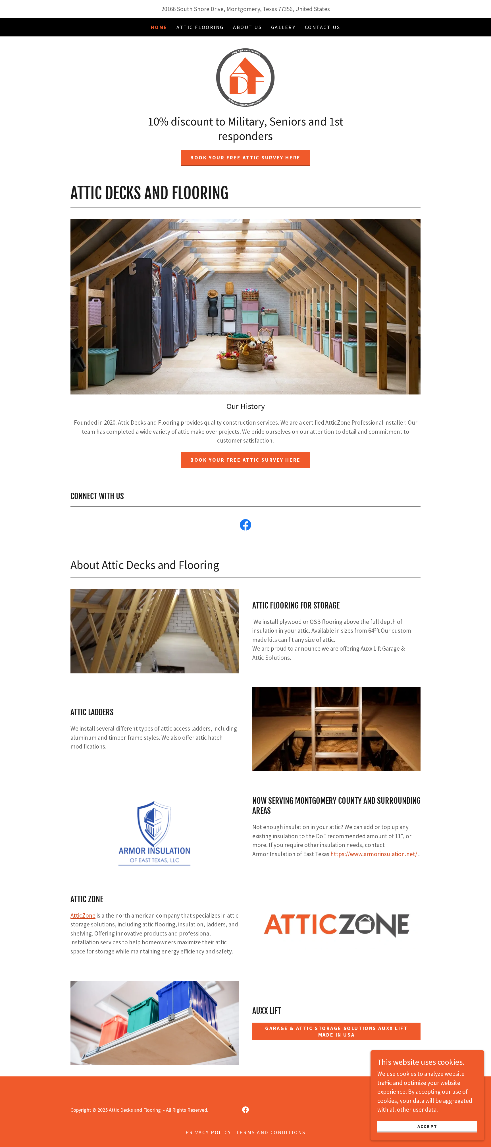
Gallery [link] (283, 27)
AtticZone (82, 915)
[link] (245, 77)
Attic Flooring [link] (200, 27)
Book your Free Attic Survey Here (245, 157)
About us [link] (247, 27)
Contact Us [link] (322, 27)
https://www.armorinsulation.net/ (373, 854)
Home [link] (159, 27)
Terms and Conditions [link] (270, 1132)
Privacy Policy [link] (208, 1132)
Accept (427, 1126)
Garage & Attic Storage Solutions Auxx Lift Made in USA (336, 1031)
